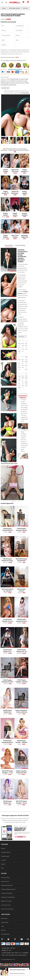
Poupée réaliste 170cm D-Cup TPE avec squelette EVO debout (15, 214)
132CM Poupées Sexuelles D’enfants (7, 681)
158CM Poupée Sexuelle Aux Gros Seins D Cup (21, 620)
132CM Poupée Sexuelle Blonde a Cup (7, 529)
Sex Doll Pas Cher (13, 81)
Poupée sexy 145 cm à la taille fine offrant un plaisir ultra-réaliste (15, 170)
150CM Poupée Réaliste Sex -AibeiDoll (7, 650)
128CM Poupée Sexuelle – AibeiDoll (21, 741)
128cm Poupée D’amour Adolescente (21, 590)
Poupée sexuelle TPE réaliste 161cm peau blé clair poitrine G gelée (5, 192)
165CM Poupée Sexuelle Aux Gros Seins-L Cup (7, 620)
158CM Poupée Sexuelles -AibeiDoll (21, 681)
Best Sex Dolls (12, 85)
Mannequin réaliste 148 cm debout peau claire (24, 236)
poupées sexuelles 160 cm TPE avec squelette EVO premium (24, 214)
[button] (2, 483)
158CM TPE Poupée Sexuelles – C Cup (7, 771)
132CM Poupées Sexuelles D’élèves (21, 529)
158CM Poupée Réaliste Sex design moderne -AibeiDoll (7, 560)
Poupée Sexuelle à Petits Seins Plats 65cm (21, 772)
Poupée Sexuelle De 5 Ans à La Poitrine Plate (21, 711)
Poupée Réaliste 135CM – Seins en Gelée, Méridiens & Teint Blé (5, 236)
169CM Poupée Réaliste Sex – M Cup (21, 650)
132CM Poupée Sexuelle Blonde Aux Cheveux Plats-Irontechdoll (7, 741)
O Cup (7, 81)
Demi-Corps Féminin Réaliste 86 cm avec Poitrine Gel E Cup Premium (15, 236)
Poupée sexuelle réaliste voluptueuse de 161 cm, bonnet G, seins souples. (24, 192)
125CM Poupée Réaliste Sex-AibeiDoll (7, 802)
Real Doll (20, 81)
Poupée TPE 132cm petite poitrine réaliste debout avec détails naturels (15, 192)
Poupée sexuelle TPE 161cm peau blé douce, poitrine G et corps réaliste (24, 170)
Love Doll (25, 81)
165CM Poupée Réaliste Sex (7, 711)
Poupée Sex (6, 85)
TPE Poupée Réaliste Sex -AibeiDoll (7, 590)
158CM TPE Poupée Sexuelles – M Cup (21, 802)
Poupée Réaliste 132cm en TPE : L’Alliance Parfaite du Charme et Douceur (5, 214)
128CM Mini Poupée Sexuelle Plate (21, 559)
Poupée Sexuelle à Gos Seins (8, 83)
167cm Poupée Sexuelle (12, 79)
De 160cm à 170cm (19, 83)
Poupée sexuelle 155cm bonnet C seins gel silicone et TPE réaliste (5, 170)
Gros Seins (21, 79)
